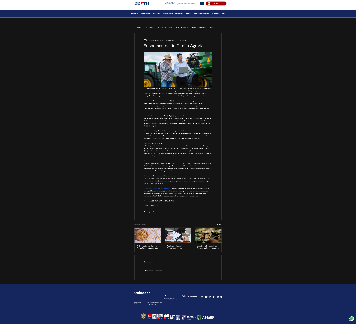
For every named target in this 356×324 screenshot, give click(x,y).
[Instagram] (202, 297)
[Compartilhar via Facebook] (144, 212)
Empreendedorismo (198, 27)
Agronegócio (149, 27)
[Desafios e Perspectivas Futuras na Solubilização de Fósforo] (208, 235)
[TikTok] (214, 297)
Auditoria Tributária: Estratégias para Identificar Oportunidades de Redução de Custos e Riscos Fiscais (177, 247)
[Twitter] (221, 297)
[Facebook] (206, 297)
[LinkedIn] (210, 297)
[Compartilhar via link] (158, 212)
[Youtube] (217, 297)
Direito (146, 205)
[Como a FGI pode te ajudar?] (202, 3)
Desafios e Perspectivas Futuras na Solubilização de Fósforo (207, 247)
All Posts (137, 27)
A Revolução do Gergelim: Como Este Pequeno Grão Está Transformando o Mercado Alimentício (147, 247)
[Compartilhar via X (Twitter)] (149, 212)
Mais (211, 27)
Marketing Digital (182, 27)
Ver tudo (219, 224)
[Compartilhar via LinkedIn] (154, 212)
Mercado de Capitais (165, 27)
